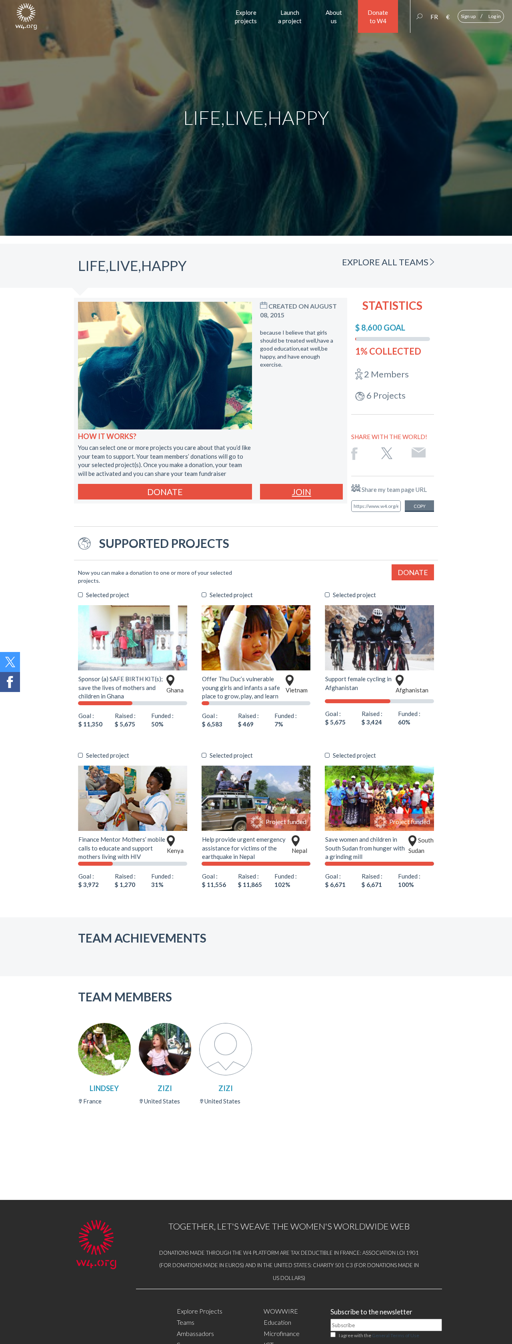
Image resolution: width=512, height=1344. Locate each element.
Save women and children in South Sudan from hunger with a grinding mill (365, 848)
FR (434, 16)
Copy (420, 506)
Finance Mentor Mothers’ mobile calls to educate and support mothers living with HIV (121, 848)
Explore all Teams (386, 262)
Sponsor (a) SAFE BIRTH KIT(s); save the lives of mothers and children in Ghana (120, 687)
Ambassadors (195, 1333)
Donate (165, 492)
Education (277, 1322)
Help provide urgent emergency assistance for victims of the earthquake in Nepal (244, 848)
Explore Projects (199, 1311)
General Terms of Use (395, 1335)
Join (301, 492)
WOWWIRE (281, 1311)
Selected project (107, 594)
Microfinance (282, 1333)
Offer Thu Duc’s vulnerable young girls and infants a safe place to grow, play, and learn (241, 687)
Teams (185, 1322)
